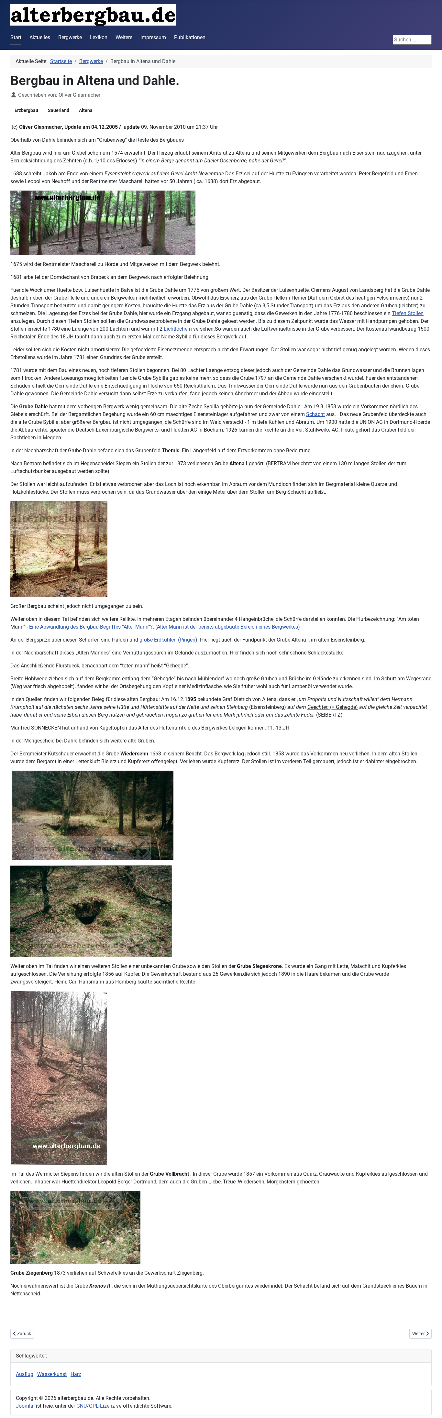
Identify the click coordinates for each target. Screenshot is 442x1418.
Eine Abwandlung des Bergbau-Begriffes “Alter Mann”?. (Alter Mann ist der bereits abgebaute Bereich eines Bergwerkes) (164, 627)
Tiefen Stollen (408, 313)
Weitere (124, 37)
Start (15, 37)
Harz (76, 1374)
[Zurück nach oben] (431, 1406)
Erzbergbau (26, 110)
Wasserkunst (52, 1374)
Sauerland (58, 110)
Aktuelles (39, 37)
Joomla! (25, 1406)
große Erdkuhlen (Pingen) (168, 640)
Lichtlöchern (178, 329)
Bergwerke (70, 37)
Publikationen (189, 37)
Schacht (315, 414)
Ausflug (24, 1374)
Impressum (153, 37)
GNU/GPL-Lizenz (95, 1406)
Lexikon (98, 37)
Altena (86, 110)
